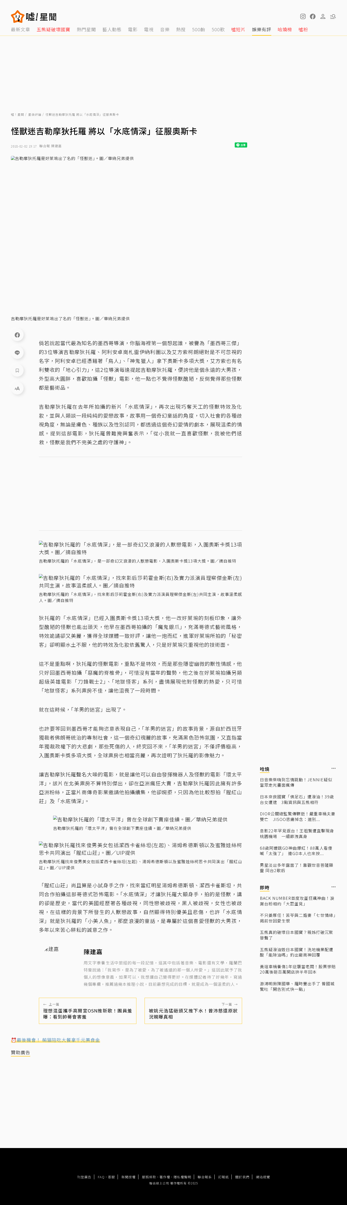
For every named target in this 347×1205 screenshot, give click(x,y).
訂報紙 (223, 1176)
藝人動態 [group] (112, 29)
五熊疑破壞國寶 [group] (53, 29)
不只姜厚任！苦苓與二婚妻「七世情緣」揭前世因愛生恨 (298, 918)
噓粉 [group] (303, 29)
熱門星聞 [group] (86, 29)
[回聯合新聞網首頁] (18, 16)
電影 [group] (133, 29)
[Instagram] (302, 16)
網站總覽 (263, 1176)
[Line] (17, 352)
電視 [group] (149, 29)
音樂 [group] (165, 29)
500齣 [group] (198, 29)
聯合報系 (205, 1176)
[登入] (323, 16)
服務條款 (149, 1176)
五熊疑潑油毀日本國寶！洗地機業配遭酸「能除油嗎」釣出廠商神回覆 (296, 952)
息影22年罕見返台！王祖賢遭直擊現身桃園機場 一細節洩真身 (297, 833)
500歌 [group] (218, 29)
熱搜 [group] (181, 29)
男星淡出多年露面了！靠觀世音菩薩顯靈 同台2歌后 (296, 867)
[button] (313, 16)
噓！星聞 (17, 114)
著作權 (165, 1176)
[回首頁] (41, 16)
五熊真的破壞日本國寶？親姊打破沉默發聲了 (296, 935)
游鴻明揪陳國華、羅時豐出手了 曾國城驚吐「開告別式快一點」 (297, 986)
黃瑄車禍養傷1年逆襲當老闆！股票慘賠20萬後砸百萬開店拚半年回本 (298, 969)
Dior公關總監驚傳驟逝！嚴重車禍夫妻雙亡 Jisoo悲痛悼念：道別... (297, 816)
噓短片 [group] (238, 29)
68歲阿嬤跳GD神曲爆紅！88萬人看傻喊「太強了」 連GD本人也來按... (296, 850)
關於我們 (242, 1176)
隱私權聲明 (182, 1176)
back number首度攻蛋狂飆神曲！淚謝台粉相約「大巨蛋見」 (297, 900)
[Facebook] (17, 334)
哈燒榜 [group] (285, 29)
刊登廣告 (84, 1176)
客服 (111, 1176)
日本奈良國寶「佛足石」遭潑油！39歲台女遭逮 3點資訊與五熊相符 (297, 799)
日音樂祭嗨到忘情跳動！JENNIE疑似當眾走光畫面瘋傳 (296, 782)
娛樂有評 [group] (261, 29)
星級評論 (34, 114)
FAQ (101, 1176)
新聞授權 (128, 1176)
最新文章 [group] (20, 29)
